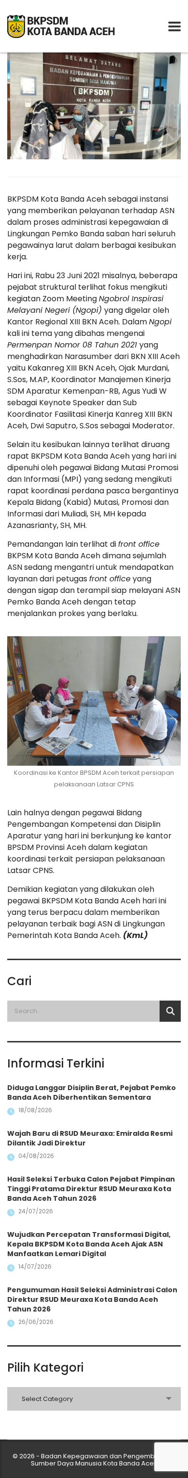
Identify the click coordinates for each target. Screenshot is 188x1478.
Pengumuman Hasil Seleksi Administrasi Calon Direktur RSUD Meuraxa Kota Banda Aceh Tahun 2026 (92, 1299)
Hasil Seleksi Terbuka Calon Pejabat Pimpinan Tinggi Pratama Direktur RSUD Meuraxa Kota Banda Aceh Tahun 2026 (91, 1188)
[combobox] (94, 1399)
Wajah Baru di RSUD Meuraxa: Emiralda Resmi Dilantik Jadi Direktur (90, 1138)
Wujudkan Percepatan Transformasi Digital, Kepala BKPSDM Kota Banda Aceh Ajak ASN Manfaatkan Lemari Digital (89, 1244)
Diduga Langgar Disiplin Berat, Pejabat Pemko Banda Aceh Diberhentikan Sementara (91, 1092)
